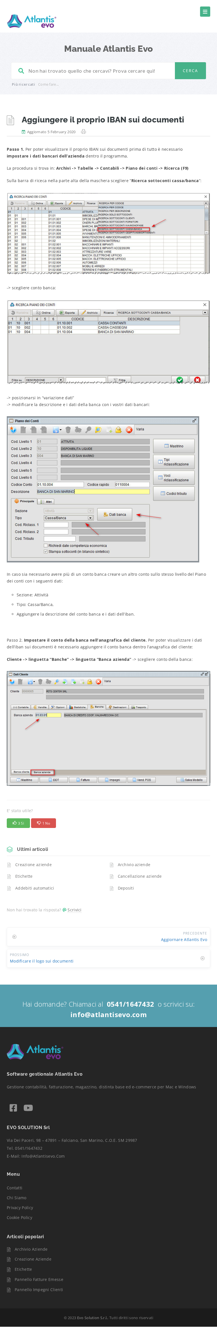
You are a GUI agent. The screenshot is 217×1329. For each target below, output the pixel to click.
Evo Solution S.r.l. (92, 1317)
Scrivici (74, 909)
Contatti (14, 1187)
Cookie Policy (19, 1217)
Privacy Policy (20, 1207)
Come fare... (48, 84)
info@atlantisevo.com (43, 1156)
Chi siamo (17, 1197)
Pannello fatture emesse (39, 1279)
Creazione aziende (33, 864)
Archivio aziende (134, 864)
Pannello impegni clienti (39, 1289)
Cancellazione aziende (140, 876)
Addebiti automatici (34, 888)
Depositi (126, 888)
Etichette (24, 876)
